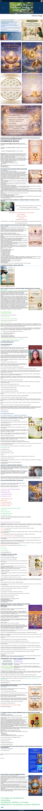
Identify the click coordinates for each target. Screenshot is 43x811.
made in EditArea (21, 810)
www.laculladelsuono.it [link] (15, 340)
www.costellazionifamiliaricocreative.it (7, 413)
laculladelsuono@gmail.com (8, 415)
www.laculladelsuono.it (5, 411)
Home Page (21, 0)
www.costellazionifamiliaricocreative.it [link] (7, 342)
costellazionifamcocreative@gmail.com (20, 415)
